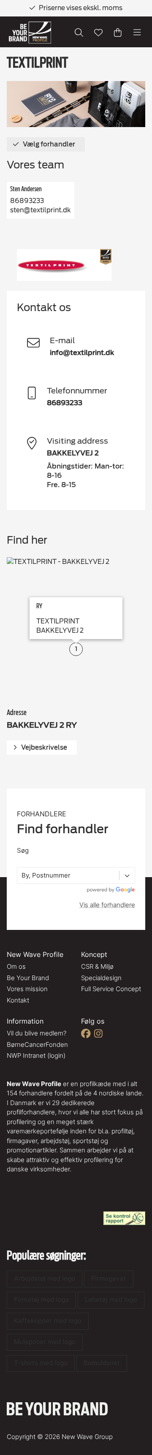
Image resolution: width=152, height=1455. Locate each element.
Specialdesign (101, 978)
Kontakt (18, 1000)
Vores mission (27, 989)
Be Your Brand (28, 978)
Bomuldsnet (102, 1363)
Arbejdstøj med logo (44, 1278)
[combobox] (22, 876)
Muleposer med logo (45, 1342)
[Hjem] (30, 33)
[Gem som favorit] (98, 32)
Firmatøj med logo (41, 1299)
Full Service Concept (111, 989)
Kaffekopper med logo (47, 1321)
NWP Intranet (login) (36, 1055)
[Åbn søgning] (79, 32)
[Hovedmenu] (137, 32)
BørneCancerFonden (37, 1044)
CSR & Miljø (97, 966)
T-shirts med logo (41, 1363)
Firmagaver (108, 1278)
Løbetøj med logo (111, 1299)
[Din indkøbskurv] (118, 32)
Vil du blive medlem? (36, 1033)
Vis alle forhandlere (107, 905)
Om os (16, 966)
